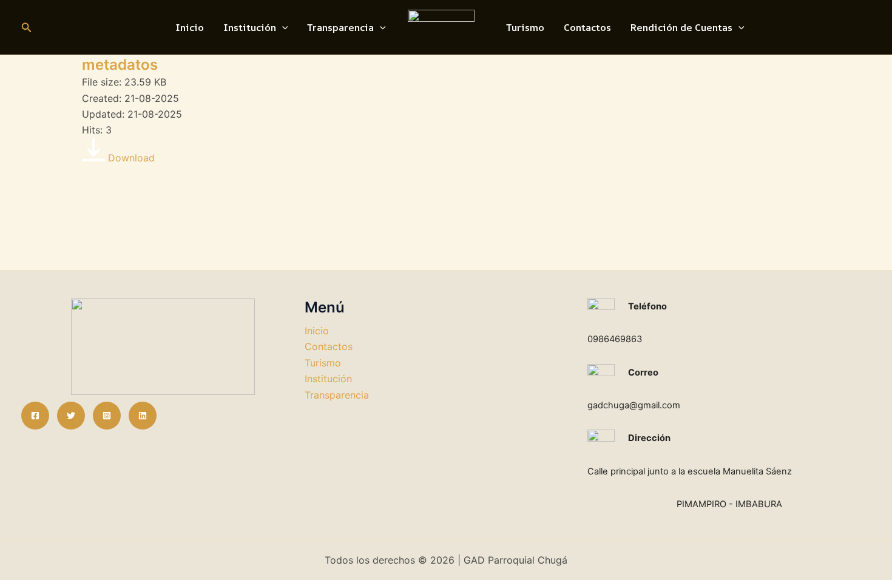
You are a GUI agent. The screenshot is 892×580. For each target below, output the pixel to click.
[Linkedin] (143, 416)
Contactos (587, 27)
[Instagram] (107, 416)
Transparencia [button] (340, 27)
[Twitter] (71, 416)
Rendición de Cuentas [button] (681, 27)
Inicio (189, 27)
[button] (26, 27)
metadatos (120, 64)
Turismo (525, 27)
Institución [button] (249, 27)
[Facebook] (35, 416)
